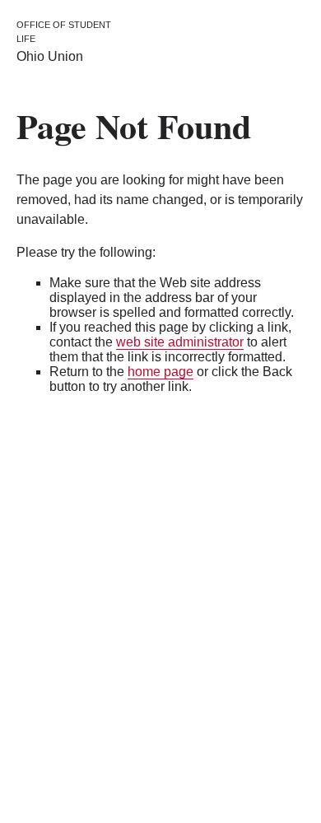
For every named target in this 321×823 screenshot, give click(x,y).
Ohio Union (49, 56)
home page (160, 372)
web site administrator (180, 342)
